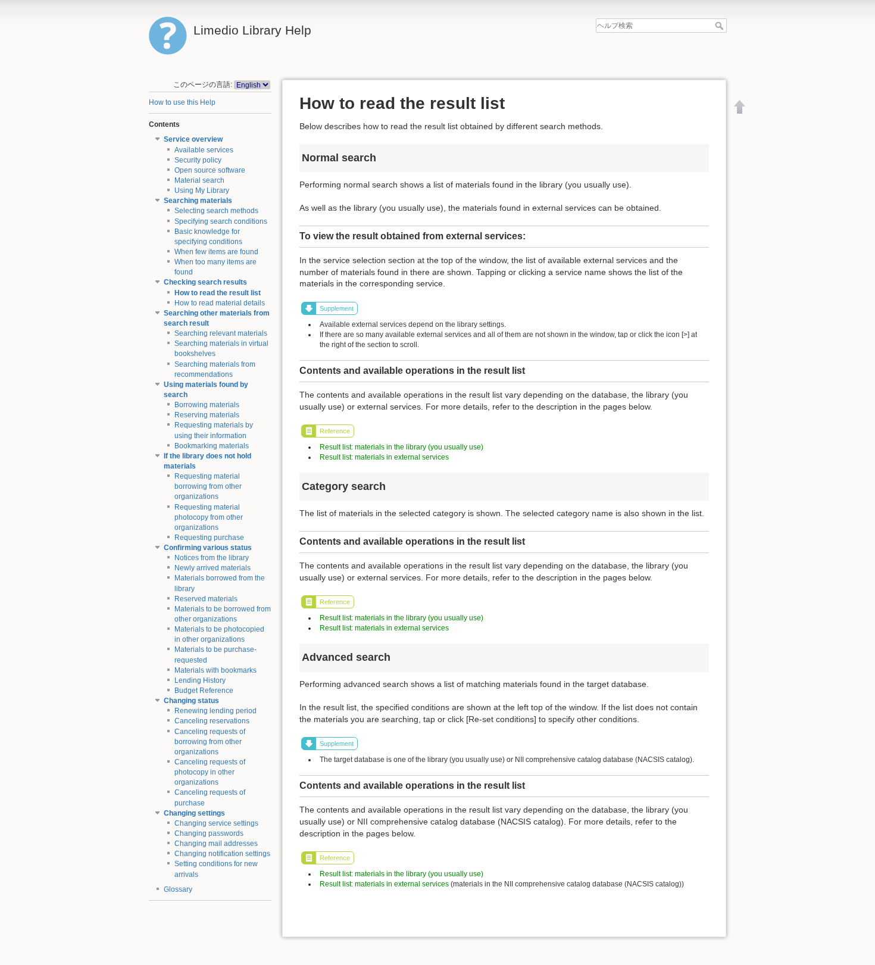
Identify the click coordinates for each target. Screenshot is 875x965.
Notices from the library (211, 558)
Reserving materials (206, 415)
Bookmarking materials (211, 446)
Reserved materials (206, 599)
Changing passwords (208, 833)
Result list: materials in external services (384, 457)
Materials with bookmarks (215, 670)
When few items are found (216, 252)
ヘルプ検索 (720, 25)
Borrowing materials (206, 405)
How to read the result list (217, 293)
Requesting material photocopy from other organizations (208, 517)
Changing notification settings (222, 854)
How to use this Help (182, 102)
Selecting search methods (216, 211)
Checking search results (205, 282)
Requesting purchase (209, 537)
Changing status (191, 701)
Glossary (178, 889)
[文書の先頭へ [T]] (739, 106)
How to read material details (219, 303)
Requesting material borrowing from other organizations (208, 486)
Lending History (200, 680)
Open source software (209, 170)
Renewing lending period (215, 711)
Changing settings (194, 813)
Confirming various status (208, 548)
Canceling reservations (211, 721)
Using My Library (201, 190)
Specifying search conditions (220, 221)
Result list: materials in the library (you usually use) (401, 447)
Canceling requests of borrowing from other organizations (209, 741)
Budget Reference (203, 690)
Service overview (193, 139)
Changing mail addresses (216, 843)
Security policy (197, 160)
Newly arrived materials (212, 568)
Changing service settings (216, 823)
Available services (203, 150)
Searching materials (198, 200)
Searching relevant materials (220, 333)
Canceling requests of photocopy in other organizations (209, 772)
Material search (199, 180)
